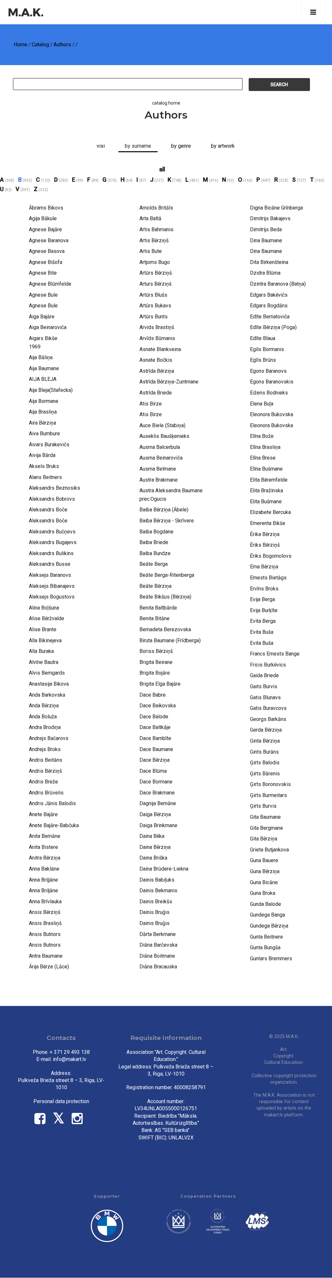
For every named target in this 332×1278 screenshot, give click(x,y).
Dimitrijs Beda (266, 229)
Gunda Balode (265, 904)
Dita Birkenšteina (269, 262)
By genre (181, 146)
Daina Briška (153, 858)
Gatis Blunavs (265, 697)
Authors (62, 44)
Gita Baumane (265, 817)
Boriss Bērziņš (156, 651)
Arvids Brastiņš (156, 327)
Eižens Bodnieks (269, 393)
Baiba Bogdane (156, 532)
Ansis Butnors (45, 934)
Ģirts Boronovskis (270, 784)
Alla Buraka (41, 651)
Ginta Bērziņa (265, 741)
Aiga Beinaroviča (47, 327)
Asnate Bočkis (155, 360)
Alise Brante (42, 629)
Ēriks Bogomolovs (270, 556)
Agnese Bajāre (45, 229)
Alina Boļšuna (44, 608)
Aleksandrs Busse (49, 564)
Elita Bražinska (266, 490)
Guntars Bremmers (271, 958)
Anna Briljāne (43, 890)
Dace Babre (152, 695)
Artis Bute (150, 251)
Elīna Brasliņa (265, 447)
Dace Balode (153, 716)
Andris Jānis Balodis (52, 803)
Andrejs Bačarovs (48, 738)
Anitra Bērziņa (44, 858)
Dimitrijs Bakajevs (270, 218)
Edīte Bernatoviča (270, 317)
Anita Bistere (43, 847)
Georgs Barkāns (268, 719)
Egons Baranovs (268, 371)
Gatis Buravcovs (268, 708)
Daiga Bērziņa (155, 814)
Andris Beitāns (45, 760)
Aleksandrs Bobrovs (52, 499)
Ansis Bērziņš (44, 912)
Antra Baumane (46, 956)
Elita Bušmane (266, 501)
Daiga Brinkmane (158, 825)
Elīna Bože (262, 436)
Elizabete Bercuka (270, 512)
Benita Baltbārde (158, 608)
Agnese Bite (43, 273)
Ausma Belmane (157, 469)
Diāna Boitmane (157, 956)
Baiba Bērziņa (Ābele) (163, 510)
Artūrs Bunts (153, 317)
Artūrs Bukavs (155, 305)
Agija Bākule (43, 218)
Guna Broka (262, 893)
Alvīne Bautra (43, 662)
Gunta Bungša (265, 947)
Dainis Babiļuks (156, 880)
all (162, 169)
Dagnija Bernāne (157, 803)
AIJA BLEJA (42, 379)
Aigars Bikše (43, 338)
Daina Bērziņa (155, 847)
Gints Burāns (264, 752)
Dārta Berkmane (157, 934)
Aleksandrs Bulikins (51, 553)
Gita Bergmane (266, 828)
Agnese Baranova (48, 240)
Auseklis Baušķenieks (164, 436)
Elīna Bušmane (266, 469)
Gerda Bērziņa (266, 730)
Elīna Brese (263, 458)
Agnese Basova (47, 251)
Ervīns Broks (264, 589)
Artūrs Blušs (153, 295)
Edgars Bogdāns (269, 305)
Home (20, 44)
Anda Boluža (43, 716)
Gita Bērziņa (263, 839)
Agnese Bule (43, 295)
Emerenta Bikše (267, 523)
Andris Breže (43, 782)
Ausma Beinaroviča (161, 458)
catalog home (166, 103)
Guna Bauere (264, 860)
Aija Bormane (43, 401)
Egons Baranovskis (271, 382)
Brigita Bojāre (154, 673)
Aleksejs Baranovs (50, 575)
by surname (138, 146)
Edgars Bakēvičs (269, 295)
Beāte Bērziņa (155, 586)
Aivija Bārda (42, 455)
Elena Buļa (261, 404)
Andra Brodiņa (45, 727)
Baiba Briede (153, 542)
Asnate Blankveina (160, 349)
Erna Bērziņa (264, 567)
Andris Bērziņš (45, 771)
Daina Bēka (151, 836)
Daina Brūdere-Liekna (163, 869)
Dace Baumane (156, 749)
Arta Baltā (150, 218)
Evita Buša (261, 632)
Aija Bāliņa (41, 357)
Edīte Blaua (262, 338)
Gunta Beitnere (266, 937)
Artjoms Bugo (154, 262)
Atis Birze (150, 404)
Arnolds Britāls (156, 208)
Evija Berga (262, 599)
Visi (101, 146)
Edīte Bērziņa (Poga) (273, 327)
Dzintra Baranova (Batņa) (278, 284)
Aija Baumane (44, 368)
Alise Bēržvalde (46, 618)
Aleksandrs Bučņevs (52, 532)
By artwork (223, 146)
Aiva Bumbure (44, 433)
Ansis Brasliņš (45, 923)
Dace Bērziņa (154, 760)
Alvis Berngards (47, 673)
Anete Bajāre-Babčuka (54, 825)
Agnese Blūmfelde (50, 284)
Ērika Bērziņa (264, 534)
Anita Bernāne (44, 836)
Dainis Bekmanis (158, 890)
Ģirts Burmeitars (268, 795)
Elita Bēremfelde (269, 480)
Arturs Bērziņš (155, 284)
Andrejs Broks (45, 749)
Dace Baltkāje (155, 727)
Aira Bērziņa (42, 423)
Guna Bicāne (264, 882)
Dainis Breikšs (155, 901)
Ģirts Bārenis (265, 773)
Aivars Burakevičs (49, 444)
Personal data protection (61, 1101)
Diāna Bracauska (158, 967)
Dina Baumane (266, 240)
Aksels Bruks (44, 466)
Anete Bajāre (43, 814)
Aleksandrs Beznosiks (54, 488)
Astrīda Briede (155, 393)
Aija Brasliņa (43, 412)
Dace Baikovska (157, 705)
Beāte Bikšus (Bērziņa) (165, 597)
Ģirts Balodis (264, 762)
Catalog (40, 44)
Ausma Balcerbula (159, 447)
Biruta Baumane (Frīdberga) (170, 640)
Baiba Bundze (155, 553)
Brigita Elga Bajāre (160, 684)
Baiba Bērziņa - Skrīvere (166, 521)
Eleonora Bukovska (271, 414)
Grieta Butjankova (269, 850)
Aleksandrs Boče (48, 510)
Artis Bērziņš (154, 240)
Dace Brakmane (157, 793)
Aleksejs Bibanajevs (52, 586)
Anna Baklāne (44, 869)
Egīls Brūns (263, 360)
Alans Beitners (45, 477)
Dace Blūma (153, 771)
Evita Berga (263, 621)
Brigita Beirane (155, 662)
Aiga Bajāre (41, 317)
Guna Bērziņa (264, 871)
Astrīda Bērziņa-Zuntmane (168, 382)
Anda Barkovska (47, 695)
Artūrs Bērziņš (155, 273)
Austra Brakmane (158, 480)
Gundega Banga (267, 915)
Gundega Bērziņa (269, 926)
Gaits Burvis (263, 686)
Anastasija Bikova (49, 684)
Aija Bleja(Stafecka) (51, 390)
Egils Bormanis (267, 349)
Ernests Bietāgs (268, 578)
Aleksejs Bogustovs (52, 597)
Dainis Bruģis (154, 912)
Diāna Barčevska (158, 945)
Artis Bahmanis (156, 229)
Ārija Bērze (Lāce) (49, 967)
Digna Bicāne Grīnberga (276, 208)
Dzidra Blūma (265, 273)
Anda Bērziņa (44, 705)
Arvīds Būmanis (157, 338)
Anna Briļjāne (43, 880)
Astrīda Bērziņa (156, 371)
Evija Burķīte (264, 610)
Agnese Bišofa (45, 262)
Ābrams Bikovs (46, 208)
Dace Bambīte (155, 738)
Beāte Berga (153, 564)
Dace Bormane (155, 782)
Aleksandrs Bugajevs (53, 542)
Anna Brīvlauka (45, 901)
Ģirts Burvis (263, 806)
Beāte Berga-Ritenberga (166, 575)
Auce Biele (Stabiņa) (162, 425)
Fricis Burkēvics (268, 665)
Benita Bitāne (154, 618)
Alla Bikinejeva (45, 640)
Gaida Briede (264, 675)
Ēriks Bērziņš (265, 545)
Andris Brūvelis (46, 793)
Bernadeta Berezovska (165, 629)
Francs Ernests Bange (275, 654)
